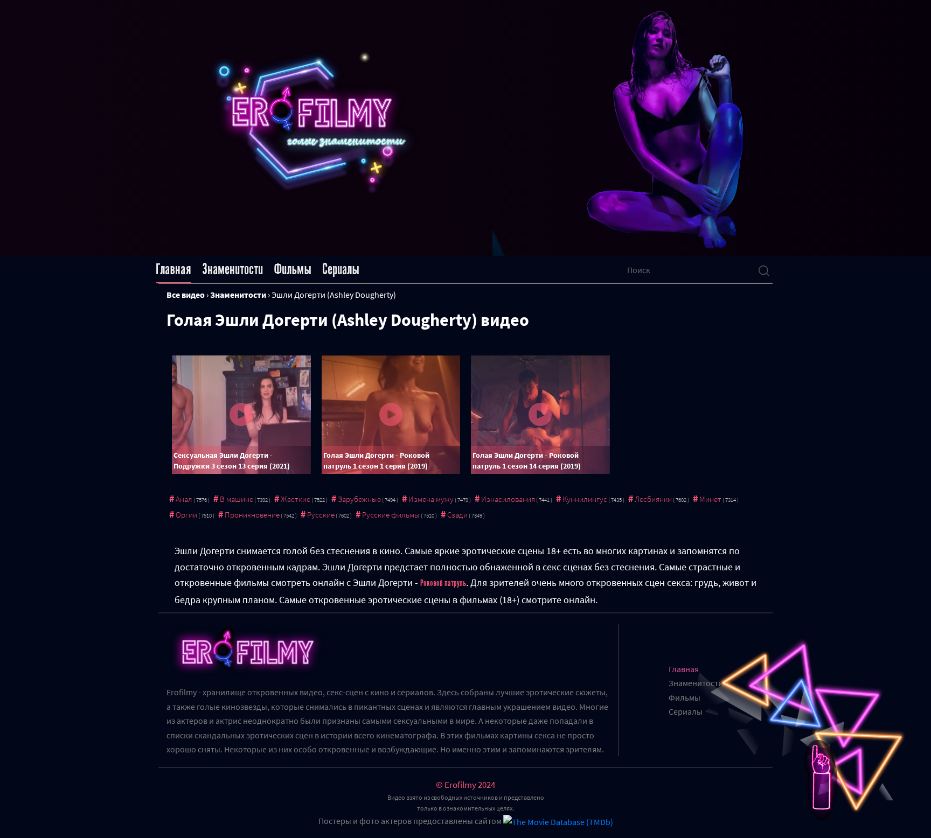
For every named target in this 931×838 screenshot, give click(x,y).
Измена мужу (431, 499)
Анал (184, 499)
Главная (173, 269)
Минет (710, 499)
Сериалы (340, 269)
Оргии (186, 514)
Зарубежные (359, 499)
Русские (321, 514)
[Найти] (764, 269)
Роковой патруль (443, 583)
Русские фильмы (391, 514)
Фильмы (292, 269)
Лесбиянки (653, 499)
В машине (236, 499)
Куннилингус (584, 499)
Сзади (457, 514)
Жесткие (295, 499)
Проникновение (252, 514)
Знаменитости (232, 269)
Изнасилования (508, 499)
